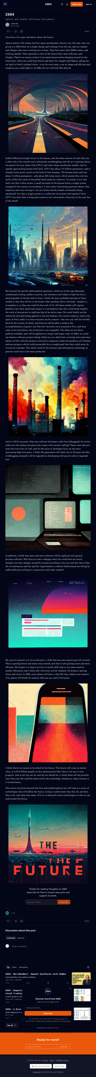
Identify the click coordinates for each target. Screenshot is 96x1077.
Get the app (59, 1066)
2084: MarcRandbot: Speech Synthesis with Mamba (35, 973)
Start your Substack (42, 1066)
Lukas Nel (14, 23)
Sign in (89, 4)
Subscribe (76, 4)
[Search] (62, 4)
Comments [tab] (11, 938)
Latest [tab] (14, 967)
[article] (48, 978)
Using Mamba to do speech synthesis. (20, 977)
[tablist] (15, 938)
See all (10, 1025)
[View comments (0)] (16, 31)
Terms (51, 1060)
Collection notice (62, 1060)
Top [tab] (8, 967)
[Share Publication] (67, 4)
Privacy (45, 1060)
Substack (36, 1072)
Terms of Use (59, 1019)
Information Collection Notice (47, 1021)
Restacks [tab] (20, 938)
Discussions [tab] (23, 967)
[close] (70, 988)
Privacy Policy (65, 1021)
